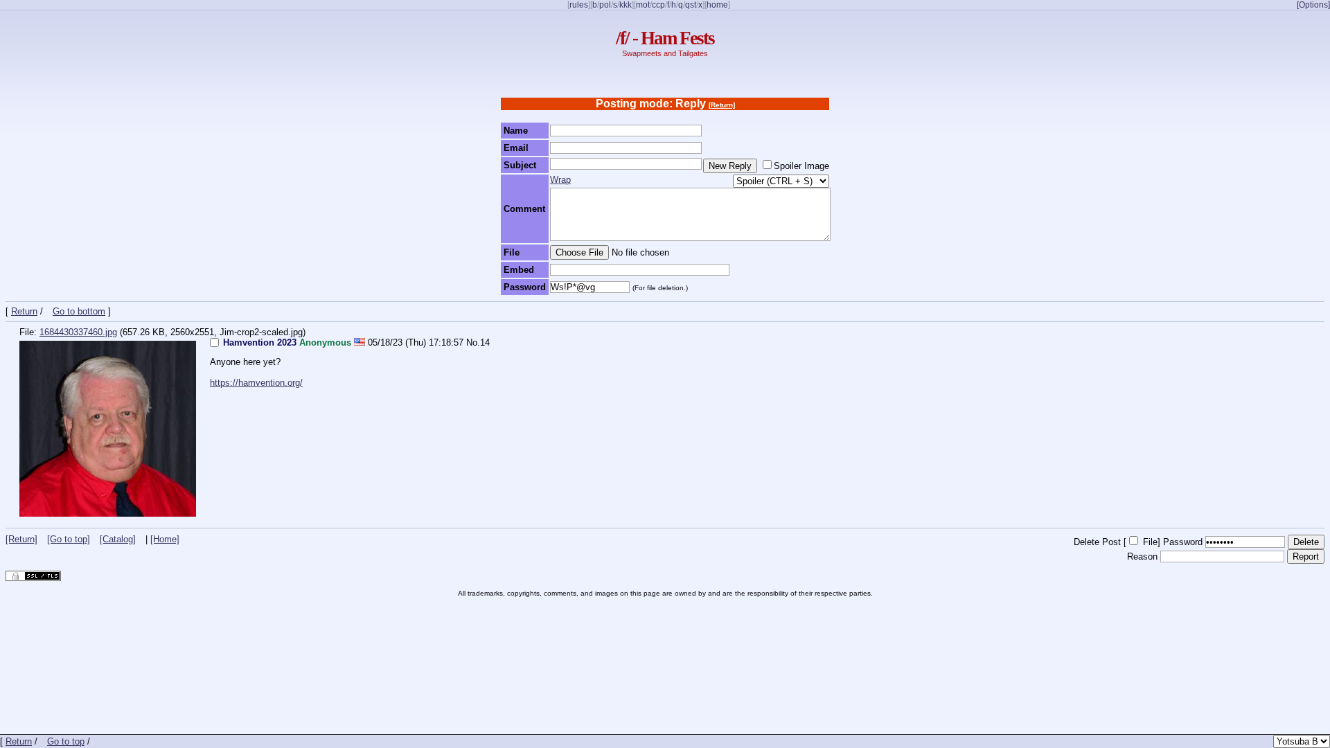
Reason (1142, 556)
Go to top (66, 741)
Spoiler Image (801, 166)
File (1150, 542)
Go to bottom (79, 311)
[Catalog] (118, 539)
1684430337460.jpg (78, 332)
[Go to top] (68, 539)
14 (485, 342)
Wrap (560, 180)
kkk (625, 5)
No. (473, 342)
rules (578, 5)
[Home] (164, 539)
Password (1183, 542)
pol (605, 5)
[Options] (1313, 5)
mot (643, 5)
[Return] (722, 105)
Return (24, 311)
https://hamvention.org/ (256, 382)
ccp (658, 5)
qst (690, 5)
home (717, 5)
